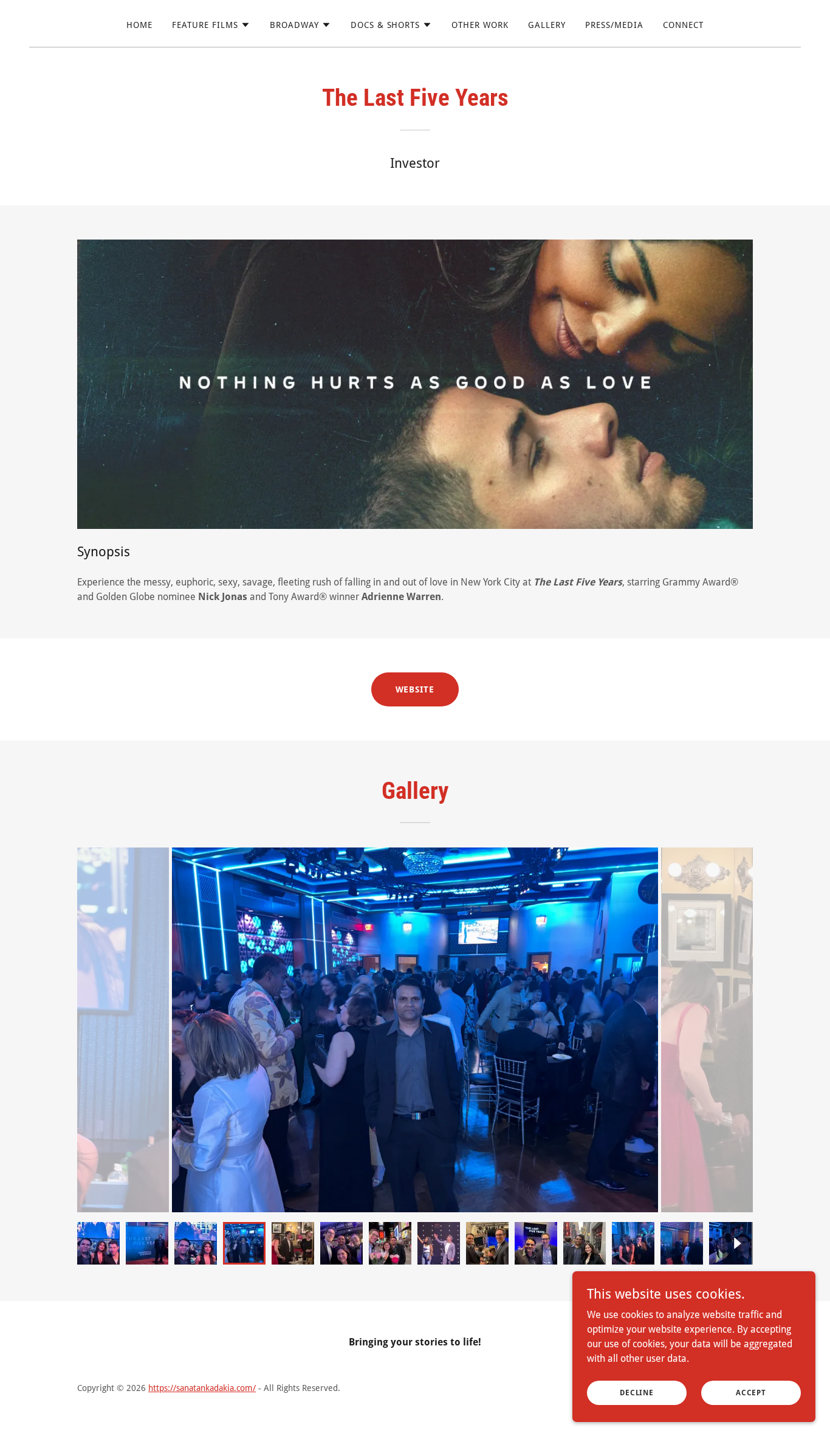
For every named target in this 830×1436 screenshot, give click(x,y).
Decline (637, 1392)
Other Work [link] (480, 25)
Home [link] (139, 25)
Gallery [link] (547, 25)
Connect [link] (683, 25)
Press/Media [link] (614, 25)
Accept (751, 1392)
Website (415, 689)
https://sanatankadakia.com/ (202, 1388)
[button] (211, 25)
